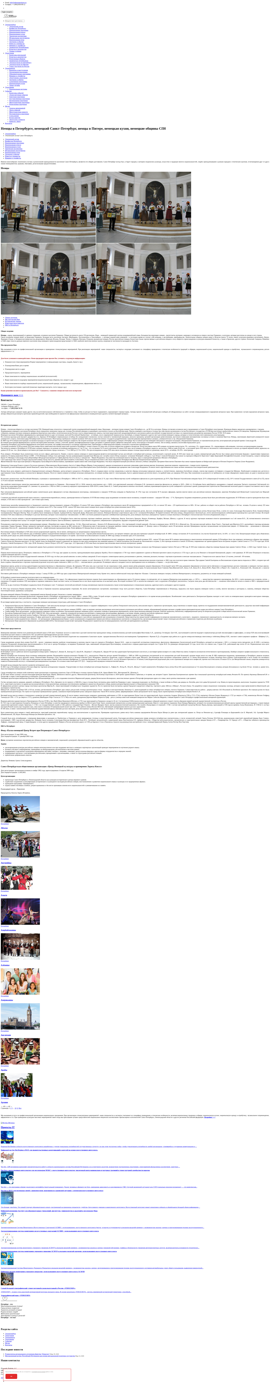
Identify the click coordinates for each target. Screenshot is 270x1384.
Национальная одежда (17, 32)
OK (11, 1376)
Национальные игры (16, 40)
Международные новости (18, 112)
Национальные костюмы (18, 89)
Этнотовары (9, 87)
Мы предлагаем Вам (12, 319)
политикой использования (38, 1372)
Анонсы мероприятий (17, 108)
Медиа (7, 106)
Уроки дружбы (14, 85)
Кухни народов (14, 118)
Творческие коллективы (18, 36)
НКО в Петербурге (12, 325)
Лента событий (14, 110)
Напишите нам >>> (12, 395)
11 (17, 1108)
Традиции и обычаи (16, 42)
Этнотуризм (9, 53)
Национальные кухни (17, 34)
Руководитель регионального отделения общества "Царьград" (27, 1354)
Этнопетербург (10, 25)
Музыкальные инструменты (19, 38)
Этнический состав (16, 26)
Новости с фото (15, 121)
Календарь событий (16, 93)
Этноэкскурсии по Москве (19, 64)
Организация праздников (18, 72)
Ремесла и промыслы (16, 44)
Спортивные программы (18, 81)
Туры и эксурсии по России (19, 66)
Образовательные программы (20, 74)
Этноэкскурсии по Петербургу (20, 62)
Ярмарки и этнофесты (17, 45)
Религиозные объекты (17, 59)
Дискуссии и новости (17, 119)
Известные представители (14, 323)
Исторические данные (13, 321)
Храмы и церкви (15, 51)
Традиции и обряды (16, 80)
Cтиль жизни (14, 116)
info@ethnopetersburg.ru (18, 2)
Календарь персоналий (17, 55)
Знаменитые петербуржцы (18, 61)
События (8, 91)
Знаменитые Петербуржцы (19, 47)
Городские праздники (17, 97)
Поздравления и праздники (19, 114)
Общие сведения (11, 317)
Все (20, 1108)
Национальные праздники (18, 30)
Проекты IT (8, 1127)
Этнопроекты (10, 68)
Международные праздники (19, 102)
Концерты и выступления (18, 70)
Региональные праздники (18, 100)
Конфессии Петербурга (17, 28)
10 (15, 1108)
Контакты (8, 123)
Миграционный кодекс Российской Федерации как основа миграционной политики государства (40, 1356)
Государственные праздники (19, 99)
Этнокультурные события (18, 95)
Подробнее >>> (209, 1117)
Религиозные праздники (18, 104)
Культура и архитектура (17, 49)
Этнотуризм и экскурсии (18, 78)
